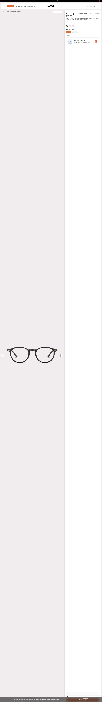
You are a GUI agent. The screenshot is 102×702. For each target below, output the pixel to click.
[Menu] (4, 6)
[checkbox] (82, 41)
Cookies (80, 699)
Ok (85, 699)
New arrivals (11, 6)
